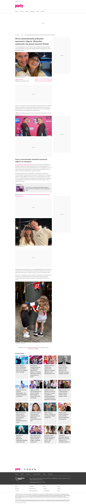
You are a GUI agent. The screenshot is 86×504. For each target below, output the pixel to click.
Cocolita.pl (17, 490)
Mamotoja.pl (31, 486)
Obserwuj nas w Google (42, 80)
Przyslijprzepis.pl (46, 490)
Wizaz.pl (59, 488)
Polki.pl (44, 486)
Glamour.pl (17, 488)
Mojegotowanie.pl (32, 488)
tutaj (25, 502)
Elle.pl (16, 486)
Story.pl (59, 490)
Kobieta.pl (45, 488)
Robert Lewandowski (28, 164)
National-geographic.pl (33, 490)
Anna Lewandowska (19, 164)
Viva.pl (59, 486)
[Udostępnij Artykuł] (50, 80)
